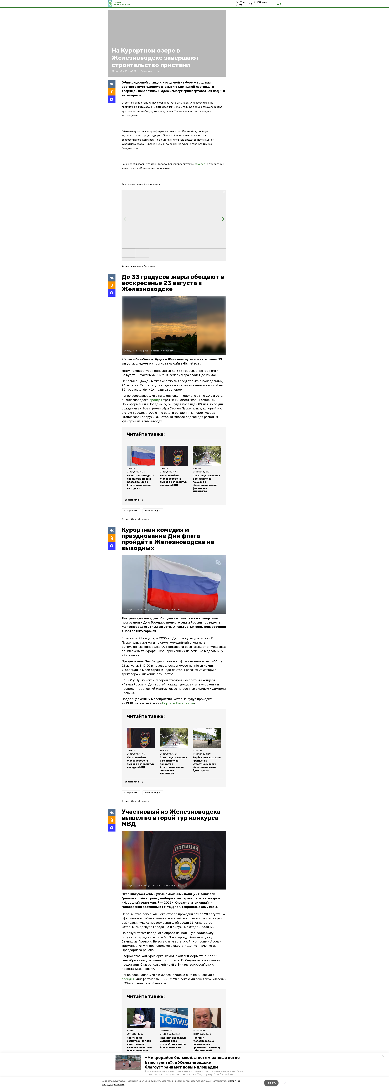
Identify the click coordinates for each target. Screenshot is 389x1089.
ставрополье (131, 510)
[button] (128, 1062)
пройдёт (156, 400)
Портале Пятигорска (178, 703)
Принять (271, 1083)
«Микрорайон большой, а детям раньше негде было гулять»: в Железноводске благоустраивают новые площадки (192, 1062)
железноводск (152, 510)
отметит (199, 163)
